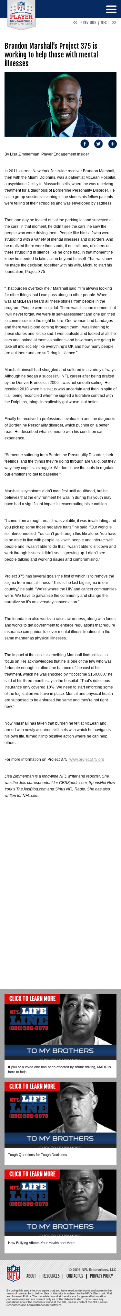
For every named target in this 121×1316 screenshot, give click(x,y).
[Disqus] (60, 902)
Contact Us (74, 1276)
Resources (51, 1276)
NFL (21, 15)
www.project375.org (86, 759)
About (31, 1276)
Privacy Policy (101, 1276)
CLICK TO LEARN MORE (32, 998)
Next (105, 22)
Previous (88, 22)
